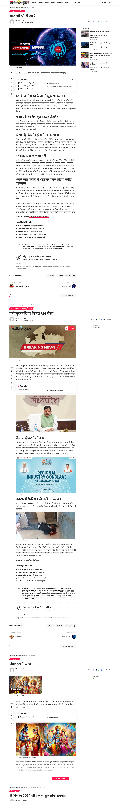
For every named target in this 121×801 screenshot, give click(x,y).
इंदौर (102, 35)
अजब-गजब (103, 55)
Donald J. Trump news (28, 592)
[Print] (101, 22)
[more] (82, 2)
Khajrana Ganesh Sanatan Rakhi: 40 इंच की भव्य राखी (32, 234)
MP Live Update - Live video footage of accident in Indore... (47, 595)
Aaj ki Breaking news (62, 244)
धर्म (108, 67)
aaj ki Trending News (58, 246)
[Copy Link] (98, 22)
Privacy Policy (62, 266)
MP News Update (29, 598)
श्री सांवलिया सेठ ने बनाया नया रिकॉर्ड (26, 717)
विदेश (23, 11)
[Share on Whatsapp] (11, 86)
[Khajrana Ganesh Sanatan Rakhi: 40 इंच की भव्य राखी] (85, 65)
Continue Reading (60, 778)
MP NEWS (64, 597)
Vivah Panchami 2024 (24, 701)
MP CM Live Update (64, 592)
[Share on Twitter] (96, 22)
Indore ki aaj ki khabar (56, 248)
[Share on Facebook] (93, 22)
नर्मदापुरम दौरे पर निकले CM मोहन (39, 217)
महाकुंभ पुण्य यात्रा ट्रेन (53, 717)
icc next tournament (38, 248)
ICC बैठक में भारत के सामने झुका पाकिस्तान (27, 83)
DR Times (17, 20)
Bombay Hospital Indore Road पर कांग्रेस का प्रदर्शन (31, 237)
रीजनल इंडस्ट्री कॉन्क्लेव (24, 389)
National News (97, 35)
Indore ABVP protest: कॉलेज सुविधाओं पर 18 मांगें (30, 225)
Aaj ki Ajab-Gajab (26, 244)
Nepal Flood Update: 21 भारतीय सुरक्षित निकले (30, 231)
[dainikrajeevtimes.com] (19, 2)
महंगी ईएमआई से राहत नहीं (54, 83)
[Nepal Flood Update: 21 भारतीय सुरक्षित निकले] (85, 55)
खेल (11, 11)
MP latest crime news (51, 593)
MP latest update (70, 593)
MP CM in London (54, 592)
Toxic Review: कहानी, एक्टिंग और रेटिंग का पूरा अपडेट (31, 228)
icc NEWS (29, 248)
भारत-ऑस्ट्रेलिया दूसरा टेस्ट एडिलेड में (27, 86)
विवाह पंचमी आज (34, 560)
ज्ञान (11, 308)
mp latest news (61, 593)
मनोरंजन (109, 47)
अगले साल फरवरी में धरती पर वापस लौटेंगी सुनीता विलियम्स (60, 86)
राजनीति (96, 37)
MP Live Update (26, 595)
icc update (47, 248)
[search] (102, 2)
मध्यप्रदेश (92, 37)
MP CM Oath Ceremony (36, 593)
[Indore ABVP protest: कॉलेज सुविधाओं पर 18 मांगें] (85, 34)
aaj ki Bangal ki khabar (50, 244)
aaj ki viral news (69, 246)
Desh (91, 35)
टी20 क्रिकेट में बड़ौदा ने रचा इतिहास (27, 89)
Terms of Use (34, 266)
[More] (104, 22)
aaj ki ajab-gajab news (38, 244)
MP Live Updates (51, 597)
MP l (43, 593)
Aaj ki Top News (39, 246)
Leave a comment (68, 295)
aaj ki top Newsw (48, 246)
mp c (47, 592)
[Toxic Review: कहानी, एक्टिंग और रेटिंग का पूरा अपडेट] (85, 45)
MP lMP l (58, 597)
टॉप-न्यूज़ (17, 11)
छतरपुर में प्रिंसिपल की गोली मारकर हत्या (57, 390)
